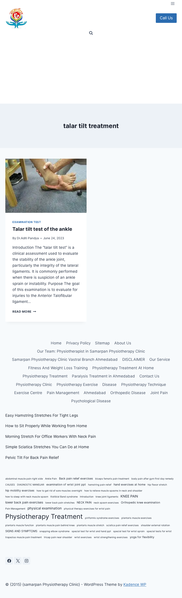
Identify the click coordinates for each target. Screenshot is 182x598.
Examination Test (26, 222)
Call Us (166, 18)
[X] (18, 560)
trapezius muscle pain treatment (23, 537)
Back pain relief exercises (76, 478)
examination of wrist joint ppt (66, 484)
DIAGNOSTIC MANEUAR (30, 484)
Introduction (86, 496)
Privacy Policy (78, 343)
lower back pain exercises (24, 502)
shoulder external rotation (155, 525)
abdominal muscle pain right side (24, 478)
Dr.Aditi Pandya (28, 238)
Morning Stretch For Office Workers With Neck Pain (50, 436)
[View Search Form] (91, 33)
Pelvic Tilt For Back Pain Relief (32, 457)
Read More (24, 311)
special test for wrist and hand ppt (91, 531)
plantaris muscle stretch (90, 525)
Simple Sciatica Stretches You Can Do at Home (47, 447)
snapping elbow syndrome (54, 531)
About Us (122, 343)
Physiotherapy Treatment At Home (123, 368)
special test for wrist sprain (128, 531)
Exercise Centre (28, 393)
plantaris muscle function (19, 525)
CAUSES (10, 484)
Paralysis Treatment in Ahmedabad (103, 376)
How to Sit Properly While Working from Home (46, 426)
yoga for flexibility (142, 537)
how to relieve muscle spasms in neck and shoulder (113, 490)
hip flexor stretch (157, 484)
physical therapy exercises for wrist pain (87, 508)
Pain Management (63, 393)
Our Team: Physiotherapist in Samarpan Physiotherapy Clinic (91, 351)
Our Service (159, 359)
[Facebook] (9, 560)
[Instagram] (26, 560)
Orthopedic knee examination (140, 502)
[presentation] (46, 186)
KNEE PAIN (129, 496)
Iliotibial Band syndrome (64, 496)
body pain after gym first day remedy (152, 478)
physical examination (45, 508)
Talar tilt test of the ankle (42, 229)
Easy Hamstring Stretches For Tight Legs (41, 415)
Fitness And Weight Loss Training (58, 368)
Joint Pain (159, 393)
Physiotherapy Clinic (34, 384)
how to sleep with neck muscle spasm (26, 496)
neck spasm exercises (106, 502)
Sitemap (102, 343)
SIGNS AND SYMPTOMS (21, 531)
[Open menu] (172, 3)
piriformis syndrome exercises (102, 518)
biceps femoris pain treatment (112, 478)
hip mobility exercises (19, 490)
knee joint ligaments (107, 496)
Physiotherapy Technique (143, 384)
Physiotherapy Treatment (45, 376)
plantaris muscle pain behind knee (55, 525)
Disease (109, 384)
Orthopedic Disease (128, 393)
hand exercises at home (129, 484)
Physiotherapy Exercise (77, 384)
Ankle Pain (51, 478)
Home (56, 343)
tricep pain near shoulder (58, 537)
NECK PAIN (84, 502)
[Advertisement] (91, 70)
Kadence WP (134, 584)
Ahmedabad (95, 393)
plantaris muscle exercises (136, 518)
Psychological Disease (91, 401)
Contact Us (149, 376)
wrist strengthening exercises (111, 537)
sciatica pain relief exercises (122, 525)
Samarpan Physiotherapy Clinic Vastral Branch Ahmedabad (65, 359)
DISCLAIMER (133, 359)
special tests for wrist (159, 531)
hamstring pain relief (99, 484)
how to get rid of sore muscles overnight (59, 490)
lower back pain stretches (60, 502)
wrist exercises (83, 537)
